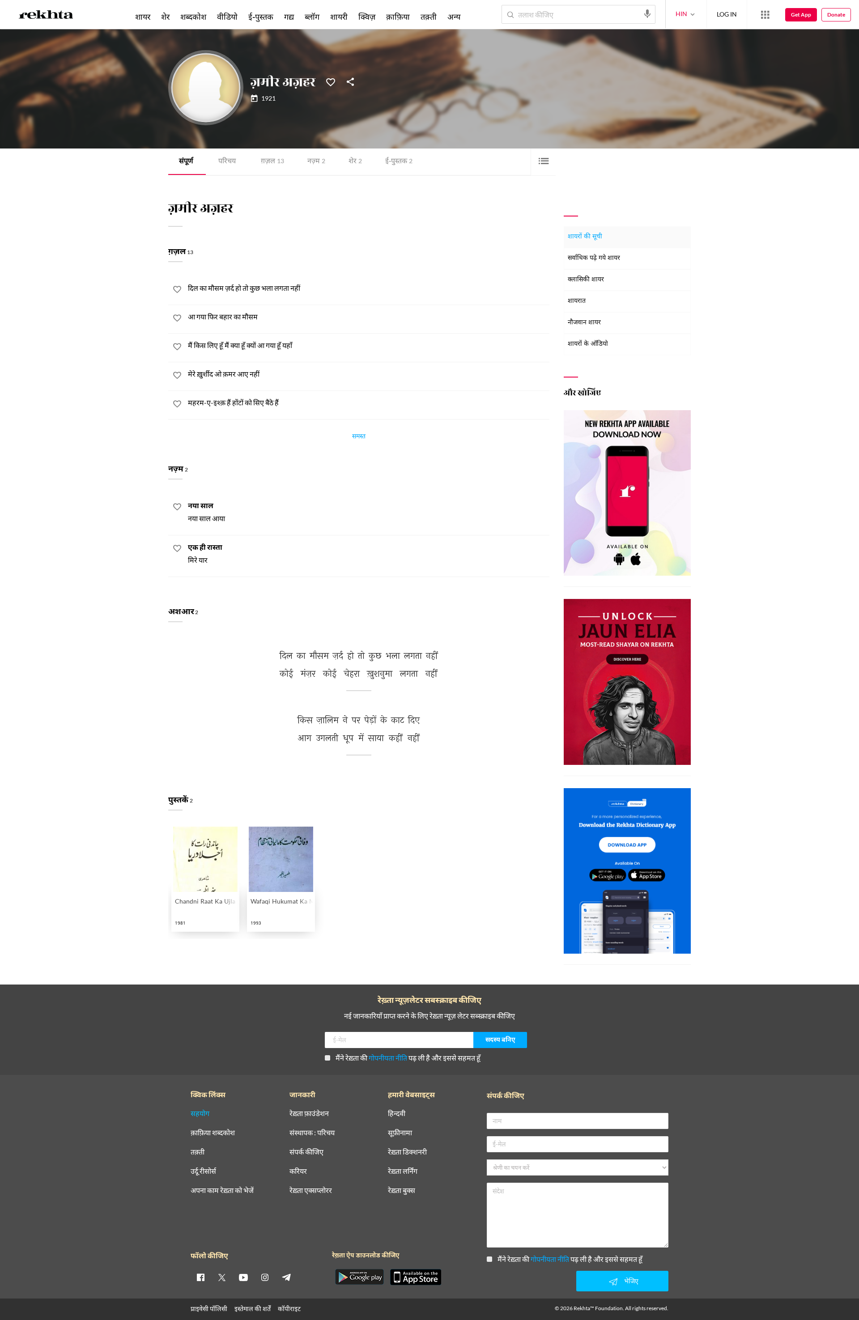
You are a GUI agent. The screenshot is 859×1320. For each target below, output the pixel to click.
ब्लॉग (312, 16)
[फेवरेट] (331, 81)
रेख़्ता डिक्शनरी (407, 1152)
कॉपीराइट (289, 1308)
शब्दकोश (193, 16)
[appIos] (415, 1277)
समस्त (359, 437)
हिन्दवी (396, 1113)
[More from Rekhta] (765, 14)
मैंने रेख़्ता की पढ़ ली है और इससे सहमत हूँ (408, 1057)
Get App (801, 14)
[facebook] (200, 1277)
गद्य (289, 16)
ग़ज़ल (272, 162)
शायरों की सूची (585, 237)
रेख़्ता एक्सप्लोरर (310, 1190)
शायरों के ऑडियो (588, 344)
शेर (355, 162)
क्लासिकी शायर (586, 280)
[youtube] (243, 1277)
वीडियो (227, 16)
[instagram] (265, 1277)
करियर (298, 1171)
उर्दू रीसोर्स (203, 1171)
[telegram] (286, 1277)
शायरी (339, 16)
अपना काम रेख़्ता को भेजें (222, 1190)
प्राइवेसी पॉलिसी (209, 1308)
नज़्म (316, 162)
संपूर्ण (186, 162)
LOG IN (727, 14)
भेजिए (631, 1281)
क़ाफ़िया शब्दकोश (213, 1133)
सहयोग (200, 1113)
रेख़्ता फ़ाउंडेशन (309, 1113)
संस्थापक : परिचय (312, 1133)
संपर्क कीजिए (306, 1152)
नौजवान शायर (584, 322)
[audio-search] (647, 13)
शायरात (577, 301)
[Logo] (46, 16)
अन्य (453, 16)
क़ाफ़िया (398, 16)
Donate (836, 14)
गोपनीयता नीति (388, 1057)
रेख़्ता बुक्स (401, 1190)
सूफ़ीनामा (400, 1133)
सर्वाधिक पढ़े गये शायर (594, 258)
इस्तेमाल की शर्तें (252, 1308)
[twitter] (222, 1277)
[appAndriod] (359, 1277)
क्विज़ (366, 16)
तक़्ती (429, 16)
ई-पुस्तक (398, 162)
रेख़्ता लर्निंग (402, 1171)
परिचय (227, 162)
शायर (142, 16)
